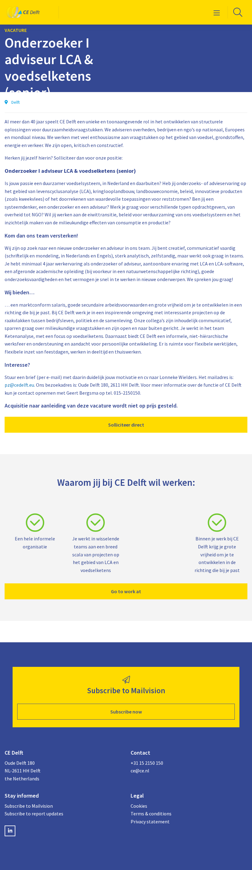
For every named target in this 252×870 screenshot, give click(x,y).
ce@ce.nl (140, 771)
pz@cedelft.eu (19, 385)
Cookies (139, 806)
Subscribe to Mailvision (29, 806)
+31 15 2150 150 (147, 763)
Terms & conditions (151, 813)
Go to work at (126, 591)
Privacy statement (150, 821)
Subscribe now (126, 712)
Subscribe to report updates (34, 813)
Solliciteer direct (126, 425)
